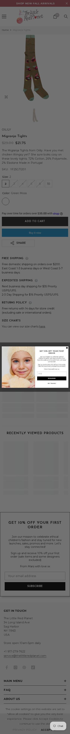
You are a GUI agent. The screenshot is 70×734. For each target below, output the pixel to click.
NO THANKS (52, 383)
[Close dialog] (67, 347)
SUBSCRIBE (52, 378)
